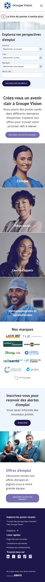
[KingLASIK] (12, 353)
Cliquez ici (11, 530)
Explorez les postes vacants (22, 135)
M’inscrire (23, 423)
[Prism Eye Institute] (32, 369)
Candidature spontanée (17, 543)
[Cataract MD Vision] (12, 344)
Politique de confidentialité (18, 547)
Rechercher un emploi (16, 83)
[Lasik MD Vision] (12, 337)
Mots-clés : (7, 71)
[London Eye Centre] (32, 345)
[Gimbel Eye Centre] (32, 353)
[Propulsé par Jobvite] (22, 575)
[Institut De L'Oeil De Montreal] (32, 361)
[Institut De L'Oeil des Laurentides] (22, 378)
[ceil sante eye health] (12, 361)
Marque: (6, 62)
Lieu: (4, 54)
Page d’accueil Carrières (17, 539)
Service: (5, 45)
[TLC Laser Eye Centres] (32, 337)
